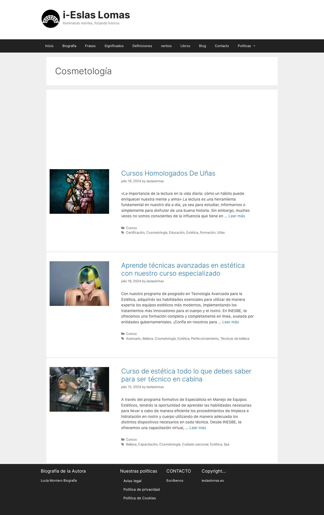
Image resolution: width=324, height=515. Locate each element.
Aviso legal (132, 481)
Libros (185, 46)
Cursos (131, 228)
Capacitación (148, 444)
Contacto (222, 46)
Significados (114, 46)
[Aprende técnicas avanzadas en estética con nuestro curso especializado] (79, 304)
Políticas (244, 46)
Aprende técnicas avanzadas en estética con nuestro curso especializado (183, 269)
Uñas (221, 232)
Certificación (135, 232)
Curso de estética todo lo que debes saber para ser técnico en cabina (186, 375)
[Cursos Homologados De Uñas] (79, 212)
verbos (166, 46)
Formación (207, 232)
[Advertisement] (162, 127)
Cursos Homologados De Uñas (168, 173)
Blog (202, 46)
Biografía (69, 46)
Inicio (49, 46)
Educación (176, 232)
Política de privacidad (141, 489)
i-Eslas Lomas (96, 15)
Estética (192, 232)
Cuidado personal (195, 444)
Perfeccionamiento (205, 338)
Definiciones (142, 46)
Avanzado (133, 338)
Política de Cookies (139, 498)
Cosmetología (156, 232)
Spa (226, 444)
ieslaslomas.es (213, 481)
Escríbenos (174, 481)
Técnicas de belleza (234, 338)
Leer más (237, 216)
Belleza (148, 338)
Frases (90, 46)
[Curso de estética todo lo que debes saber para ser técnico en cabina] (79, 410)
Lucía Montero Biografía (59, 481)
